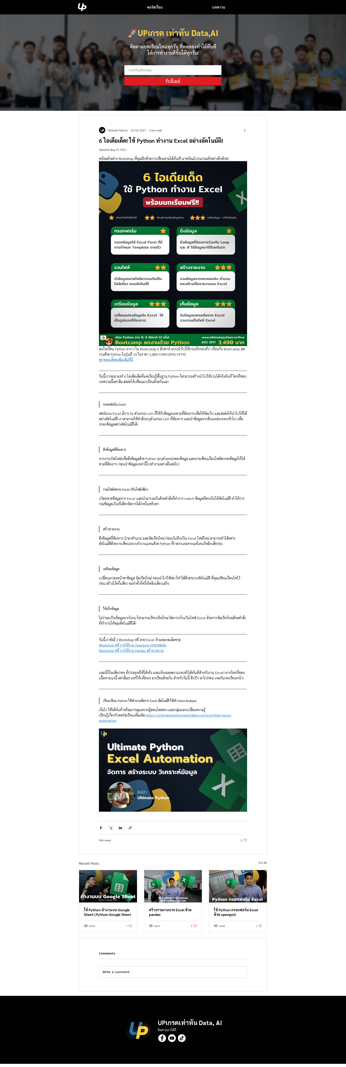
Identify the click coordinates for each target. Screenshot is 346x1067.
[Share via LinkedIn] (120, 828)
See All (262, 862)
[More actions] (244, 130)
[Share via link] (130, 828)
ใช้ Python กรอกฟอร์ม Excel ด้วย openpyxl (236, 912)
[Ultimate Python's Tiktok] (182, 1038)
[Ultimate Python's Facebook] (162, 1038)
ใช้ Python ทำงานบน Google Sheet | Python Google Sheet (107, 912)
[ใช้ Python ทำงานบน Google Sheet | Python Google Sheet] (108, 886)
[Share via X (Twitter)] (111, 828)
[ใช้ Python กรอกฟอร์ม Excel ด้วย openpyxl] (238, 886)
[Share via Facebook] (101, 828)
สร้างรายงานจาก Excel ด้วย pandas (170, 912)
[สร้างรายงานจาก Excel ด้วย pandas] (173, 886)
